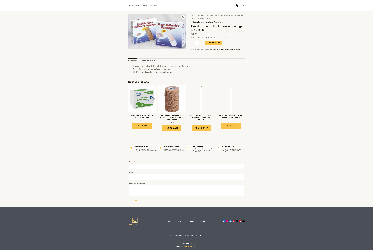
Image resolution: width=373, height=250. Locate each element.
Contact (153, 5)
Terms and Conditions (176, 235)
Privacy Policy (199, 235)
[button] (140, 5)
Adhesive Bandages (221, 15)
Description (132, 61)
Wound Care (201, 15)
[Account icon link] (236, 5)
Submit (135, 200)
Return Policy (189, 235)
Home (131, 5)
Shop (137, 5)
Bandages (210, 15)
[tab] (132, 60)
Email (131, 172)
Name (132, 162)
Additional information (146, 61)
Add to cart (213, 43)
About (145, 5)
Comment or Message (137, 183)
